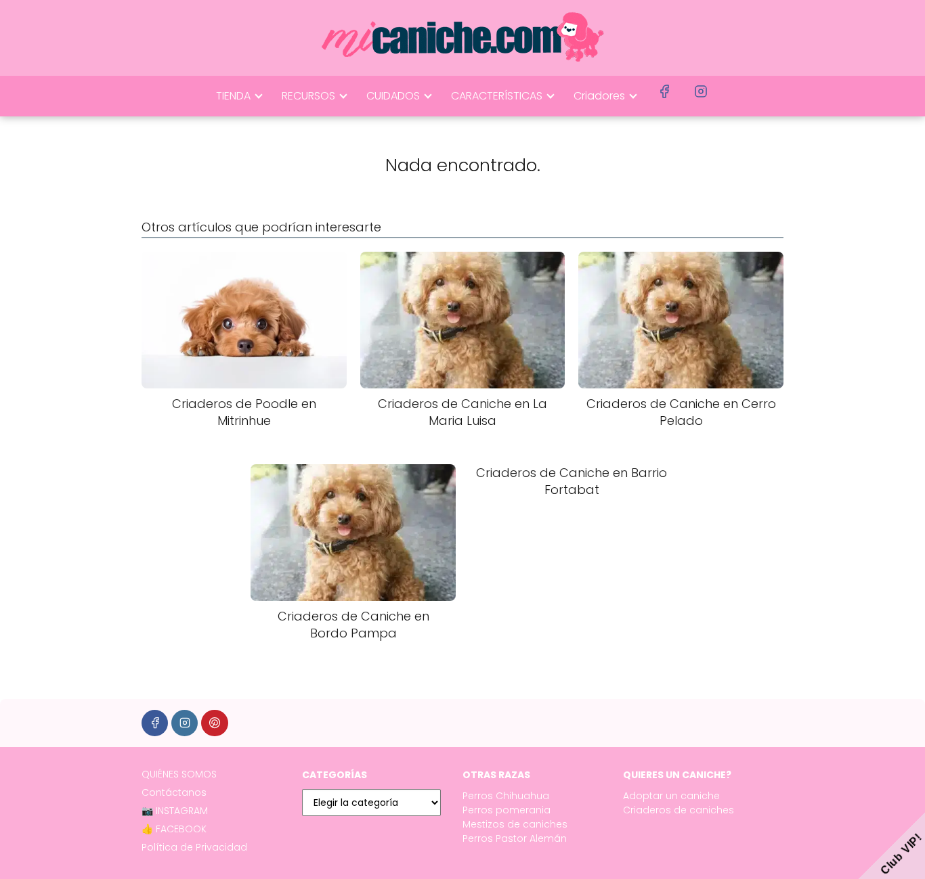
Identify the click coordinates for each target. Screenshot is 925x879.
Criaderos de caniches (678, 810)
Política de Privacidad (194, 847)
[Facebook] (155, 723)
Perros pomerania (506, 810)
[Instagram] (184, 723)
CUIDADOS (393, 96)
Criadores (599, 96)
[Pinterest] (214, 723)
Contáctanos (174, 792)
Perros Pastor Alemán (514, 838)
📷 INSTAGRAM (175, 810)
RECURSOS (308, 96)
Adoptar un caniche (671, 796)
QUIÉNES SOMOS (179, 774)
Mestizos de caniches (514, 824)
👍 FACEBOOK (174, 829)
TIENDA (233, 96)
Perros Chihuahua (505, 796)
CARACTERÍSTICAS (496, 96)
